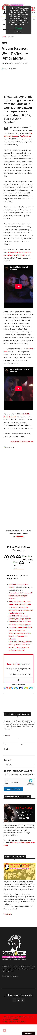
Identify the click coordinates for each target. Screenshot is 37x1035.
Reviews (11, 37)
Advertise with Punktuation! (11, 1019)
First (5, 744)
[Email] (15, 688)
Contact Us (22, 1022)
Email (7, 749)
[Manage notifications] (4, 1030)
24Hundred (19, 536)
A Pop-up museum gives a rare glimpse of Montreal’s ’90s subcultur (20, 636)
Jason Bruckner (8, 63)
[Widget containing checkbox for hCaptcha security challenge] (19, 782)
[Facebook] (5, 688)
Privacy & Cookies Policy (10, 1022)
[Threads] (20, 688)
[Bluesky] (17, 688)
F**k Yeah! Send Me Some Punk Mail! (21, 775)
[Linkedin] (30, 688)
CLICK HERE (8, 914)
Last (22, 744)
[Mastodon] (22, 688)
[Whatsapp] (25, 688)
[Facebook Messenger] (12, 688)
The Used (12, 417)
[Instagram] (7, 688)
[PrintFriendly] (32, 688)
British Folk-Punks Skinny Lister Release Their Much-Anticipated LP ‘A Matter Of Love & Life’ (20, 604)
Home (4, 19)
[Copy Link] (27, 688)
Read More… (18, 32)
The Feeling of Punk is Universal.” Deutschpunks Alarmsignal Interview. (20, 596)
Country (8, 760)
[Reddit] (10, 688)
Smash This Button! (13, 789)
